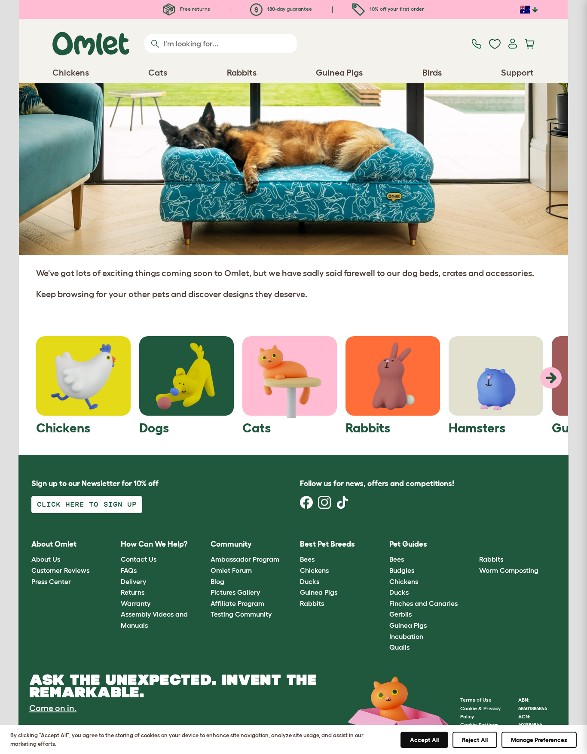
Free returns (194, 9)
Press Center (51, 581)
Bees (307, 559)
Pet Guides (408, 544)
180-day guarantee (289, 9)
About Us (45, 559)
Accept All (424, 739)
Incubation (406, 636)
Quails (399, 647)
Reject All (475, 739)
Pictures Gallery (235, 592)
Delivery (133, 581)
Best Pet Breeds (327, 544)
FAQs (129, 570)
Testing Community (241, 614)
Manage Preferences (539, 739)
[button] (472, 544)
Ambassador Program (245, 559)
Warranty (135, 603)
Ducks (309, 581)
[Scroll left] (551, 378)
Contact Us (138, 559)
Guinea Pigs (318, 592)
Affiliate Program (237, 603)
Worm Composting (508, 570)
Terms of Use (476, 699)
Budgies (401, 570)
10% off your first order (396, 9)
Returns (132, 592)
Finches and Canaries (423, 603)
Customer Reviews (60, 570)
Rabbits (312, 603)
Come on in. (52, 708)
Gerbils (400, 614)
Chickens (314, 570)
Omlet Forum (231, 570)
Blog (217, 581)
